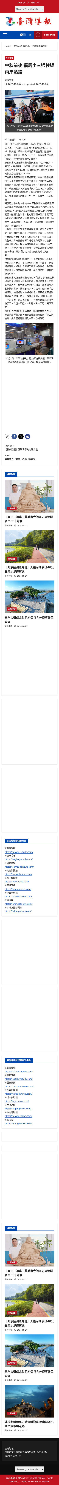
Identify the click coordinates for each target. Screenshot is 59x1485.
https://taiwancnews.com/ (18, 896)
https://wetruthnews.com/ (18, 874)
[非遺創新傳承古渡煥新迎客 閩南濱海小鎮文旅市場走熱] (29, 1401)
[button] (5, 34)
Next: (21, 457)
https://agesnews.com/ (17, 881)
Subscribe (49, 34)
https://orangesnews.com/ (18, 903)
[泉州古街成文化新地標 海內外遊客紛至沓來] (29, 597)
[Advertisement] (29, 400)
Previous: (21, 447)
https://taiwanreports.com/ (19, 851)
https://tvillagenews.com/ (18, 911)
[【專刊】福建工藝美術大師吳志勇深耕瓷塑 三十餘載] (29, 496)
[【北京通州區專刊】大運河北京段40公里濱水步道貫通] (29, 546)
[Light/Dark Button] (23, 34)
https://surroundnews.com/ (19, 866)
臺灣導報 (9, 80)
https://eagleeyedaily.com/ (19, 859)
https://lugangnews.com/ (18, 889)
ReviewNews (28, 1481)
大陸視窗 (9, 58)
